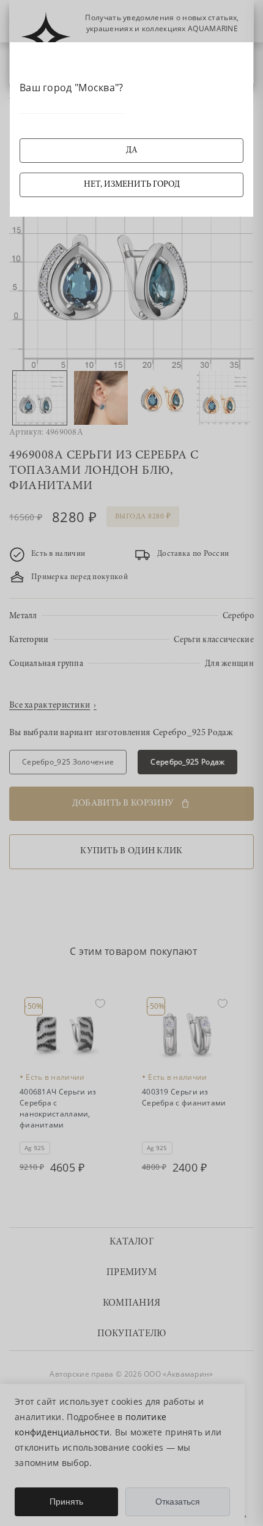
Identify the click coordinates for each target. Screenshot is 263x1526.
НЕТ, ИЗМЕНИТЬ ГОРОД (132, 185)
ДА (132, 150)
